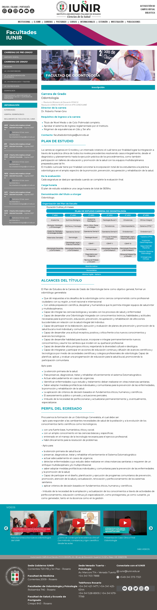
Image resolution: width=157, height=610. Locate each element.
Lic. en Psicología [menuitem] (11, 86)
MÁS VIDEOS (143, 549)
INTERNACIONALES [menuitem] (87, 21)
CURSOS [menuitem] (73, 21)
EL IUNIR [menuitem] (37, 21)
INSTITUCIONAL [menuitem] (24, 21)
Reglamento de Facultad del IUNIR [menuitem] (19, 119)
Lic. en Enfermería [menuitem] (12, 71)
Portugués (25, 6)
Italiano (14, 6)
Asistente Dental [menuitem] (11, 57)
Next (151, 528)
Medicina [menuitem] (8, 67)
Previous (6, 528)
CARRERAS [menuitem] (48, 21)
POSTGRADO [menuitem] (61, 21)
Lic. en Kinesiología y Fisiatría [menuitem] (17, 82)
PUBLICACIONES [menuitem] (133, 21)
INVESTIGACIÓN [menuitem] (117, 21)
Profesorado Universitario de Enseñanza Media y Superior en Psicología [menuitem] (18, 96)
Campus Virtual (148, 9)
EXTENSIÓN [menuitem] (103, 21)
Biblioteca (150, 12)
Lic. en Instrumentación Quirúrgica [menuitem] (14, 76)
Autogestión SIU (147, 5)
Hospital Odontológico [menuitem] (14, 114)
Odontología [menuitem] (9, 90)
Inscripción (98, 87)
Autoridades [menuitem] (9, 110)
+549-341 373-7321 (130, 577)
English (5, 6)
